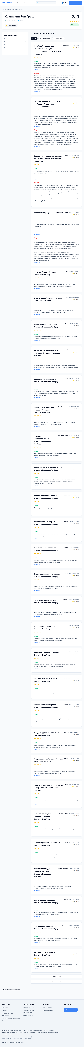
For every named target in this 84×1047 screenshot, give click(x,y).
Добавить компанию (28, 1007)
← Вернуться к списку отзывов (11, 989)
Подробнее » (37, 69)
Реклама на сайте (28, 1015)
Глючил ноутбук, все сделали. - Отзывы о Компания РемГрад (42, 816)
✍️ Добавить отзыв (11, 25)
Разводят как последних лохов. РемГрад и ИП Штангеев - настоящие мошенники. (47, 104)
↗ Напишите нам (71, 1010)
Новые (34, 38)
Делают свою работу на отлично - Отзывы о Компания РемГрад (44, 410)
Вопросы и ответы (7, 1021)
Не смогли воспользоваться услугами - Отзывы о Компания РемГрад (47, 353)
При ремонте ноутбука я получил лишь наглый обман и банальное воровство (48, 158)
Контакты (27, 3)
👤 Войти (64, 3)
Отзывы (19, 3)
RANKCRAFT (7, 3)
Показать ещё (56, 976)
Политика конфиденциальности (11, 1018)
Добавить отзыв (48, 1010)
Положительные (45, 38)
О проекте (5, 1007)
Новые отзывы (47, 1007)
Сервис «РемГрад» (42, 213)
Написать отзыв (75, 3)
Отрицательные (58, 38)
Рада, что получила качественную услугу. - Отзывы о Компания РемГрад (48, 787)
